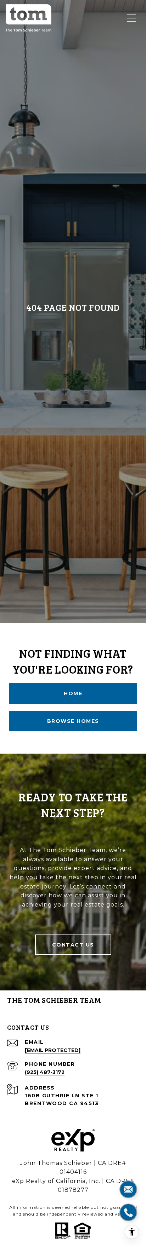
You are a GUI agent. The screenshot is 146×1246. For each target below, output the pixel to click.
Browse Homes (73, 721)
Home (73, 693)
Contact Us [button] (73, 945)
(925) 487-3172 (44, 1072)
